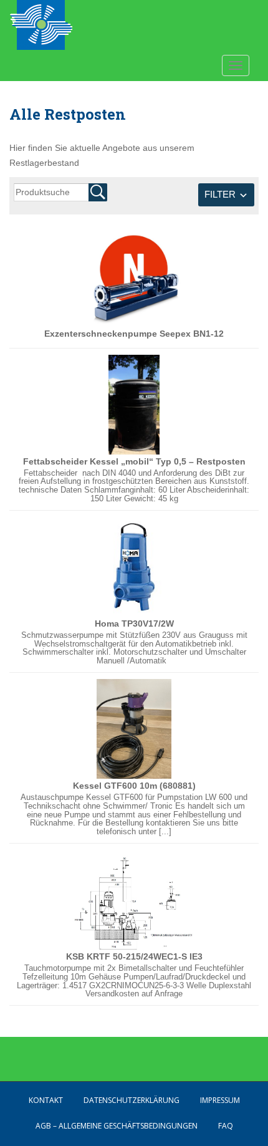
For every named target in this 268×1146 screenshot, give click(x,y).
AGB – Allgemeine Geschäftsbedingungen (117, 1125)
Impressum (220, 1100)
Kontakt (46, 1100)
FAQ (225, 1125)
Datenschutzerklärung (131, 1100)
